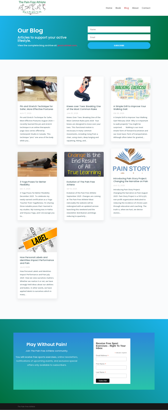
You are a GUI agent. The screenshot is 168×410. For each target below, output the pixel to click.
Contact (146, 8)
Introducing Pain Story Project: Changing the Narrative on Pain (130, 180)
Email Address (102, 355)
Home (109, 8)
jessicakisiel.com (67, 45)
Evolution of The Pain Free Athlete (81, 183)
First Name (101, 364)
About (135, 8)
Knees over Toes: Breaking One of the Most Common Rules (84, 108)
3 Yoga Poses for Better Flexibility (33, 183)
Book (118, 8)
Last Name (101, 372)
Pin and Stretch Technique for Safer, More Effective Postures (36, 108)
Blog (126, 8)
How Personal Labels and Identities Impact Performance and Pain (37, 260)
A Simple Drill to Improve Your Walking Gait (129, 108)
